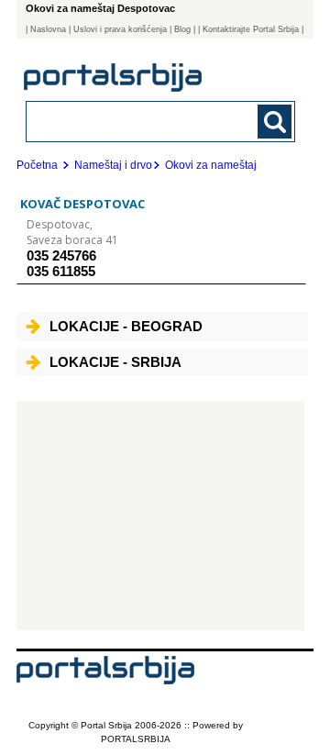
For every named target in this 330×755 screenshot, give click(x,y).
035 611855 (61, 271)
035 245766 (61, 255)
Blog (182, 29)
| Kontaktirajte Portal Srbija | (250, 29)
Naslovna (48, 29)
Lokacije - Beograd (126, 326)
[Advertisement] (160, 515)
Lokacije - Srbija (116, 362)
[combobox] (135, 121)
